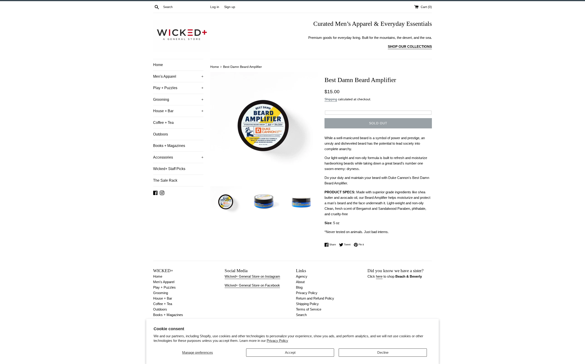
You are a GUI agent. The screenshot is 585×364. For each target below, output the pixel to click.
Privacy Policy (277, 341)
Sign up (229, 7)
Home (158, 65)
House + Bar (178, 111)
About (300, 282)
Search (301, 315)
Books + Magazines (169, 146)
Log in (214, 7)
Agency (301, 276)
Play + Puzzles (178, 88)
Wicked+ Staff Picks (169, 169)
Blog (299, 287)
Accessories (178, 157)
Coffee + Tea (163, 123)
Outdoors (160, 134)
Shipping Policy (307, 304)
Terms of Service (308, 309)
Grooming (178, 99)
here (379, 276)
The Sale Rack (165, 180)
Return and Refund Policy (315, 298)
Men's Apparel (178, 76)
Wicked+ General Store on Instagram (252, 276)
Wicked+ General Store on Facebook (252, 285)
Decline (382, 352)
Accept (290, 352)
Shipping (330, 99)
